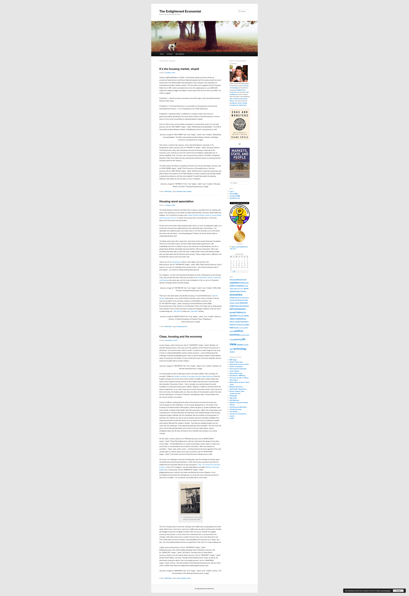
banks (234, 280)
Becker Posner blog (236, 362)
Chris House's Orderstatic (238, 369)
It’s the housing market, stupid (179, 69)
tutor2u (232, 416)
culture (232, 289)
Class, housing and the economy (180, 336)
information (240, 316)
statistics (240, 344)
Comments (235, 196)
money (236, 328)
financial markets (242, 306)
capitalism (235, 282)
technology (239, 348)
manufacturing (240, 325)
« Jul (233, 271)
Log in (232, 191)
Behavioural (241, 279)
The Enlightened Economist (180, 11)
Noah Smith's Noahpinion (238, 389)
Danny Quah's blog (236, 373)
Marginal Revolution (236, 387)
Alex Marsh (178, 311)
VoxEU (232, 418)
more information (385, 591)
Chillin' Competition (236, 366)
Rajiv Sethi (233, 398)
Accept (398, 591)
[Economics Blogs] (240, 245)
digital (238, 291)
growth (233, 312)
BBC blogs (233, 360)
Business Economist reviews (239, 364)
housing (188, 191)
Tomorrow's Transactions (238, 414)
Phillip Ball (233, 396)
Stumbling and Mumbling (238, 407)
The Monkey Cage (235, 409)
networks (241, 328)
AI (230, 280)
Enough (232, 300)
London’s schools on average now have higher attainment (194, 376)
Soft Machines (234, 400)
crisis (246, 286)
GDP (232, 308)
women (232, 352)
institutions (241, 318)
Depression (240, 288)
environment (239, 300)
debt (235, 289)
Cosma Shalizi (234, 371)
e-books (243, 291)
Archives (169, 54)
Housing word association (176, 201)
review (188, 578)
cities (242, 282)
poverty (184, 326)
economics (236, 294)
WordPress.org (235, 198)
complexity (240, 286)
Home (161, 54)
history (240, 312)
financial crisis (181, 191)
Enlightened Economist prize (239, 298)
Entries (234, 194)
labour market (235, 321)
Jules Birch (194, 311)
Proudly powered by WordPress (204, 589)
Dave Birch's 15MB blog (237, 375)
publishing (237, 339)
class (178, 578)
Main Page (168, 191)
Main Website (180, 54)
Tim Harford (234, 411)
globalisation (240, 308)
